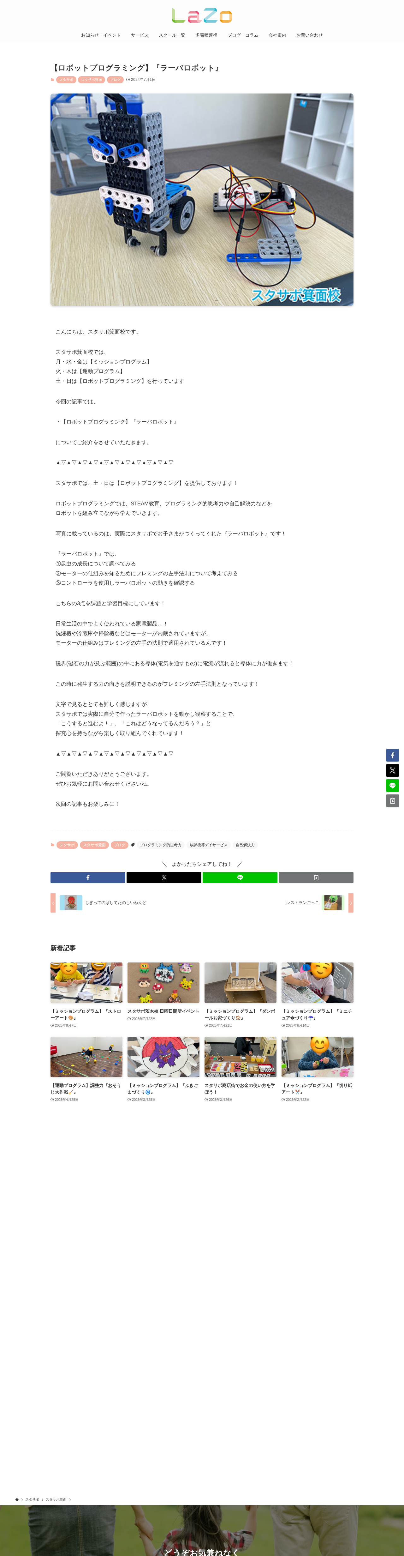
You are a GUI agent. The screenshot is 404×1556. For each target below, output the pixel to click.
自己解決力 (245, 845)
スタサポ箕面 (91, 79)
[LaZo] (202, 15)
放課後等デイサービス (209, 845)
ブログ (115, 79)
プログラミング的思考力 (160, 845)
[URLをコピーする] (316, 877)
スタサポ (66, 79)
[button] (87, 877)
